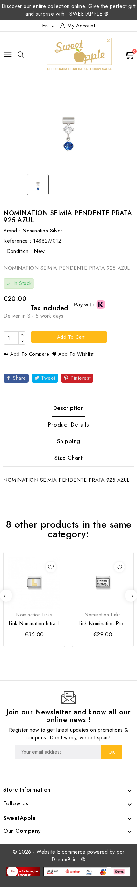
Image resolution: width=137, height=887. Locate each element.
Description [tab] (68, 408)
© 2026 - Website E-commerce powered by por (69, 855)
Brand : (12, 230)
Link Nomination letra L (34, 623)
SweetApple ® (88, 14)
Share (19, 378)
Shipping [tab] (68, 441)
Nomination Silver (42, 230)
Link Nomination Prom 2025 (102, 623)
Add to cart (69, 337)
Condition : (19, 251)
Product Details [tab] (68, 425)
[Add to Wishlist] (51, 567)
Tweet (48, 378)
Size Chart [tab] (68, 458)
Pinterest (80, 378)
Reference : (18, 241)
